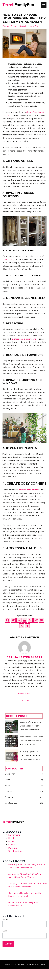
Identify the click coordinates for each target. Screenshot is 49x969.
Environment (14, 835)
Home (11, 841)
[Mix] (41, 620)
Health (11, 838)
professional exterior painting (25, 339)
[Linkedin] (24, 620)
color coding (8, 259)
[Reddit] (18, 620)
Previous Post (24, 693)
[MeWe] (35, 620)
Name (5, 919)
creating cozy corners (29, 490)
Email (6, 931)
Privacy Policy (33, 964)
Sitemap (42, 964)
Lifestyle (12, 844)
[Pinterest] (30, 620)
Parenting (12, 848)
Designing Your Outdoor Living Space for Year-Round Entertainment (31, 726)
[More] (27, 625)
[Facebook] (7, 620)
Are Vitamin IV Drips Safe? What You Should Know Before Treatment (31, 740)
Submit (8, 943)
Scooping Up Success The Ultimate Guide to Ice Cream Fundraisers (30, 755)
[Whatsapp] (21, 625)
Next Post (24, 700)
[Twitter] (13, 620)
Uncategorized (15, 851)
